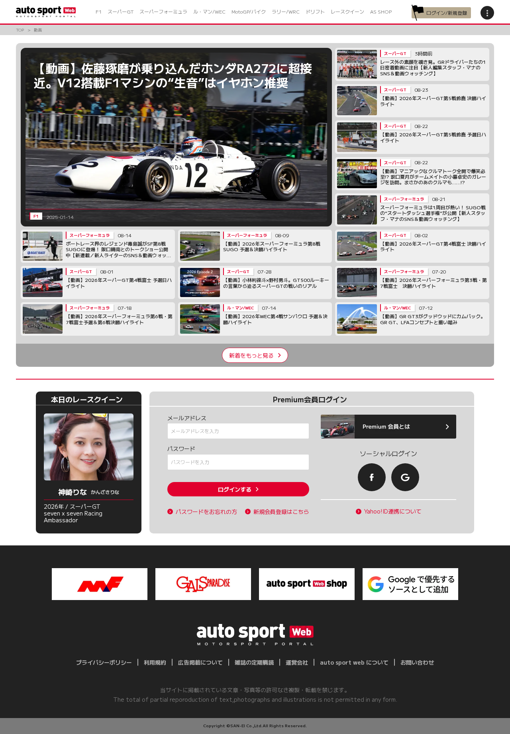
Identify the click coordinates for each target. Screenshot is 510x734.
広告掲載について (200, 662)
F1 (99, 11)
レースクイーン (347, 11)
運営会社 (297, 662)
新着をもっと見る (251, 355)
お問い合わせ (417, 662)
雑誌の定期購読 (254, 662)
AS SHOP (381, 11)
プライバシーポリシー (104, 662)
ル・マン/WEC (209, 11)
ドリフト (315, 11)
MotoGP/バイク (248, 11)
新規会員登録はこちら (281, 511)
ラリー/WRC (286, 11)
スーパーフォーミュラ (163, 11)
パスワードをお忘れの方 (206, 511)
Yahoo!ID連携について (393, 511)
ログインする (234, 489)
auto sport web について (354, 662)
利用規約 (155, 662)
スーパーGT (120, 11)
